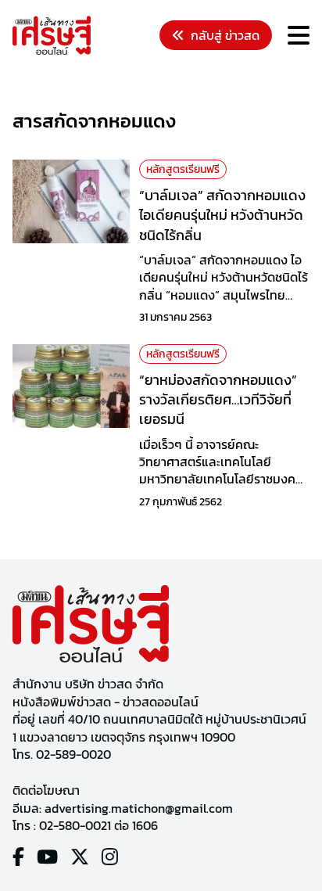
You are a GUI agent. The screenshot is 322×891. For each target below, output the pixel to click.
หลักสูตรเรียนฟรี (183, 169)
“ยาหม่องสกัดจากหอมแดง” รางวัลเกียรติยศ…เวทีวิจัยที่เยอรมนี (218, 399)
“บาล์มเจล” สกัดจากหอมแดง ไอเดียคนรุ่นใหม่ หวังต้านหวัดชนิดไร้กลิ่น (222, 215)
